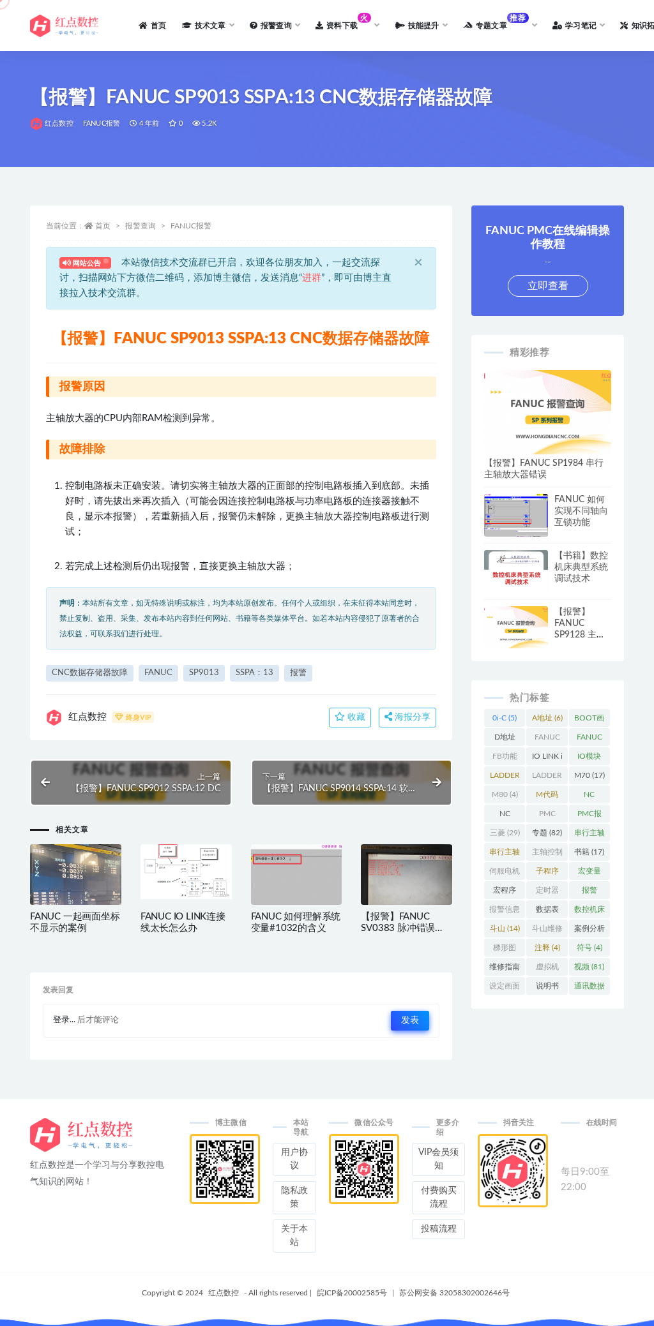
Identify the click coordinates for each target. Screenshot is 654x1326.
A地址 (547, 718)
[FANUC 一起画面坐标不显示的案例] (75, 889)
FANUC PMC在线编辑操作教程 (589, 739)
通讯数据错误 (589, 988)
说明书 (547, 988)
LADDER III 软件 (505, 777)
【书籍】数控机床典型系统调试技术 (581, 567)
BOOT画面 (589, 720)
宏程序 (504, 892)
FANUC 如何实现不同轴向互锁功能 (581, 511)
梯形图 (504, 950)
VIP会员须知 (438, 1159)
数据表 (547, 911)
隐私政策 (294, 1197)
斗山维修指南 (547, 931)
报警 (298, 673)
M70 (589, 775)
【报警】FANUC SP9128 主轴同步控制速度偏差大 (581, 634)
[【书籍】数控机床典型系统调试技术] (516, 591)
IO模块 (589, 758)
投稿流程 (439, 1229)
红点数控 (59, 123)
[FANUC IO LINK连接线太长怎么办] (186, 871)
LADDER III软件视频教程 (547, 777)
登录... (64, 1020)
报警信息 (504, 911)
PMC (547, 816)
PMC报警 (589, 816)
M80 (505, 794)
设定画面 (504, 988)
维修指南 (504, 969)
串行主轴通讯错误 (504, 854)
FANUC (158, 673)
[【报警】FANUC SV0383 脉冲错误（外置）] (406, 883)
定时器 (547, 892)
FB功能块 (504, 758)
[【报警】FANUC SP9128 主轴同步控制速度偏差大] (516, 627)
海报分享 (411, 717)
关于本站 (294, 1236)
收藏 (355, 717)
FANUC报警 (101, 123)
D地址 (504, 739)
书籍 (589, 852)
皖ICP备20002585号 (352, 1293)
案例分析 (589, 931)
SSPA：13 (254, 673)
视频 (589, 967)
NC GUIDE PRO (589, 797)
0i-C (504, 718)
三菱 (505, 833)
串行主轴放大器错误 (589, 835)
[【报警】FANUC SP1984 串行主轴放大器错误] (547, 412)
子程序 (547, 873)
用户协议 (294, 1159)
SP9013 (204, 673)
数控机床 (589, 911)
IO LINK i (547, 758)
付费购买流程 (439, 1197)
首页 (102, 226)
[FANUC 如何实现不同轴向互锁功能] (516, 517)
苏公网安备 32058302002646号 (454, 1293)
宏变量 (589, 873)
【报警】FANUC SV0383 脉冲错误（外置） (398, 928)
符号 (589, 947)
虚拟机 (547, 969)
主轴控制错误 (547, 854)
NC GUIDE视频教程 (504, 816)
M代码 (547, 797)
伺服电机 (504, 873)
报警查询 (140, 226)
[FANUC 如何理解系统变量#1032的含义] (296, 889)
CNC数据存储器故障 (90, 673)
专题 (547, 833)
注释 (547, 947)
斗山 (505, 928)
